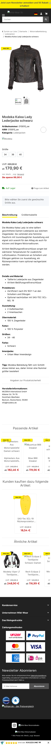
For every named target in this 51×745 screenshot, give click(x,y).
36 (13, 154)
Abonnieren (39, 686)
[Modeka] (7, 138)
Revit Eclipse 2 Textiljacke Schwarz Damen (33, 573)
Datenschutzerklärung (38, 675)
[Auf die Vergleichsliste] (43, 130)
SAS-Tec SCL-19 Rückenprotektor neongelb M (25, 520)
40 (20, 154)
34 (5, 154)
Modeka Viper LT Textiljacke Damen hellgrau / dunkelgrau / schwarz (11, 573)
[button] (36, 13)
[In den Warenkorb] (4, 43)
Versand (20, 174)
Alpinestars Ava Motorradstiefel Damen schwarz (12, 460)
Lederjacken (19, 132)
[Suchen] (46, 19)
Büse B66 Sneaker (33, 459)
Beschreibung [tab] (9, 215)
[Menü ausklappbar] (3, 13)
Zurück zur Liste (10, 31)
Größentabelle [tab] (29, 215)
